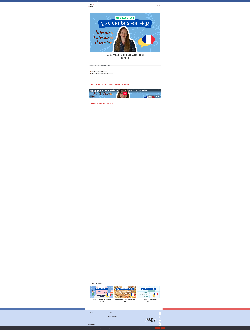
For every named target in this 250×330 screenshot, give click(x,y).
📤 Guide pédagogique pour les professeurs (101, 73)
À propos (90, 313)
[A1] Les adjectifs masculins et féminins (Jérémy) (102, 300)
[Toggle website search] (163, 6)
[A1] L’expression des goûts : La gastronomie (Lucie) (125, 300)
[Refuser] (248, 328)
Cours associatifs (110, 313)
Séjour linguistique (111, 315)
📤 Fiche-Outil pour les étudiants (98, 71)
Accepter (158, 328)
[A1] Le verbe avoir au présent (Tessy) (148, 299)
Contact (89, 311)
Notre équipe (90, 312)
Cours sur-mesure (111, 312)
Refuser (163, 328)
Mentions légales (91, 324)
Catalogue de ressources (112, 316)
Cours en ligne (110, 311)
